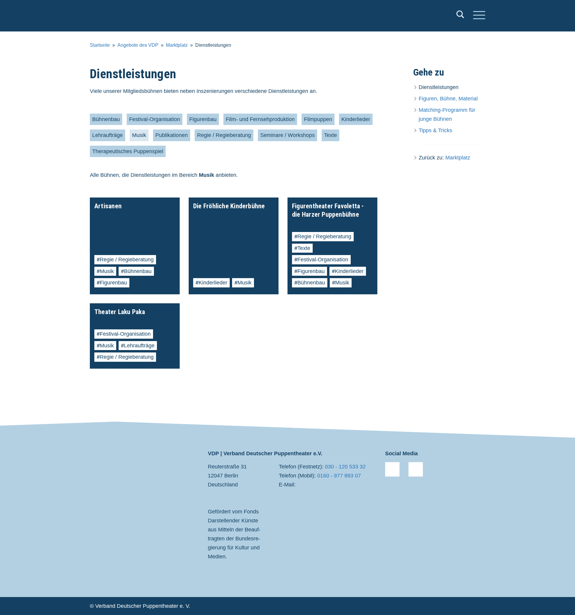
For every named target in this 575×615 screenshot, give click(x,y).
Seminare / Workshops (287, 135)
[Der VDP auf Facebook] (392, 469)
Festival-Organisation (154, 119)
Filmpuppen (318, 119)
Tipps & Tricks (435, 130)
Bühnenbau (106, 119)
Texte (330, 135)
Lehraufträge (107, 135)
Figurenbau (203, 119)
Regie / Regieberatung (224, 135)
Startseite (100, 45)
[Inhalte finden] (460, 15)
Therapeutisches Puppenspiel (127, 151)
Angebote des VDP (137, 45)
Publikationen (171, 135)
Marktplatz (177, 45)
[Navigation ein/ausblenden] (479, 16)
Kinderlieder (355, 119)
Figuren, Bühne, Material (448, 99)
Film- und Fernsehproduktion (260, 119)
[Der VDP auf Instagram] (415, 469)
